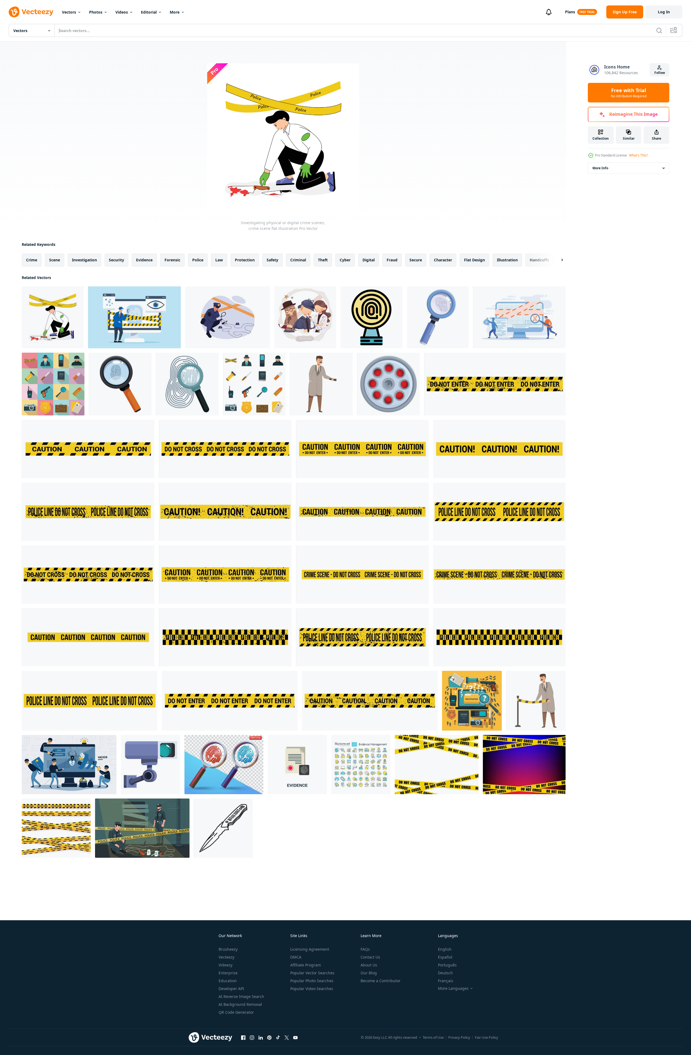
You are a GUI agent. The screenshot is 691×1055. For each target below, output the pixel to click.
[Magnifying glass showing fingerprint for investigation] (438, 317)
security (116, 259)
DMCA (295, 957)
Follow (659, 72)
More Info (600, 168)
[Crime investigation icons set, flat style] (53, 384)
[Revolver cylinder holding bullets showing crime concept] (388, 384)
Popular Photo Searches (311, 980)
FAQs (365, 949)
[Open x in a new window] (287, 1037)
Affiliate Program (305, 965)
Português (447, 965)
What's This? (638, 155)
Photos (95, 12)
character (443, 259)
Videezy (225, 965)
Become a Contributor (380, 980)
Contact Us (370, 957)
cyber (345, 259)
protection (245, 259)
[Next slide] (557, 260)
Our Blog (369, 972)
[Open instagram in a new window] (252, 1037)
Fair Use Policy (486, 1037)
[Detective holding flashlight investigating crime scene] (321, 384)
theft (323, 259)
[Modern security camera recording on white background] (150, 764)
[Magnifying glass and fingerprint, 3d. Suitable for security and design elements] (223, 764)
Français (445, 980)
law (219, 259)
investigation (84, 259)
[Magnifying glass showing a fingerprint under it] (120, 384)
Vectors (69, 12)
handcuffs (539, 259)
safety (272, 259)
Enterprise (228, 972)
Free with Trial (628, 92)
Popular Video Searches (311, 988)
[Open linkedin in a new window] (260, 1037)
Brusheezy (228, 949)
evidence (144, 259)
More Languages (453, 988)
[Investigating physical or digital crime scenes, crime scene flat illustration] (53, 317)
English (445, 949)
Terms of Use (433, 1037)
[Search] (659, 30)
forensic (172, 259)
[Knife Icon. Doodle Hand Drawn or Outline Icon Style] (223, 828)
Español (445, 957)
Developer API (231, 988)
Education (228, 980)
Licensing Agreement (309, 949)
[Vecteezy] (31, 12)
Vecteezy (226, 957)
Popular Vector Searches (312, 972)
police (197, 259)
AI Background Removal (240, 1004)
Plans (570, 11)
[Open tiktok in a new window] (278, 1037)
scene (54, 259)
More (174, 12)
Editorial (149, 12)
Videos (121, 12)
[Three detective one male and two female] (305, 317)
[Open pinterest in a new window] (269, 1037)
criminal (298, 259)
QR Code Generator (236, 1012)
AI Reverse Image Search (241, 996)
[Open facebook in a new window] (243, 1037)
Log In (664, 11)
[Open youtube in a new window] (295, 1037)
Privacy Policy (459, 1037)
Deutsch (445, 972)
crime (31, 259)
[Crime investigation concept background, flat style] (472, 701)
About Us (369, 965)
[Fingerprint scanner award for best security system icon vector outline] (371, 317)
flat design (474, 259)
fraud (392, 259)
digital (368, 259)
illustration (507, 259)
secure (415, 259)
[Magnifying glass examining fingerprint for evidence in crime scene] (187, 384)
